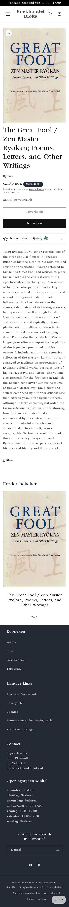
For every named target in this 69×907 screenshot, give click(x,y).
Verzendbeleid (52, 893)
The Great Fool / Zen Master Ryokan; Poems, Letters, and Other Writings (34, 600)
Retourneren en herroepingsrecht (30, 720)
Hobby (11, 642)
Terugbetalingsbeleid (31, 888)
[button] (8, 14)
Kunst (11, 651)
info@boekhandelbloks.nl (25, 768)
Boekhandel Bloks (32, 883)
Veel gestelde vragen (21, 729)
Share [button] (10, 460)
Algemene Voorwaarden (23, 694)
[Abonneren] (57, 850)
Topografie (14, 669)
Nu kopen (34, 223)
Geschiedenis (16, 660)
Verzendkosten (36, 189)
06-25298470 (16, 763)
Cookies (12, 712)
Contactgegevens (36, 899)
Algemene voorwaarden (26, 893)
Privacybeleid (16, 703)
